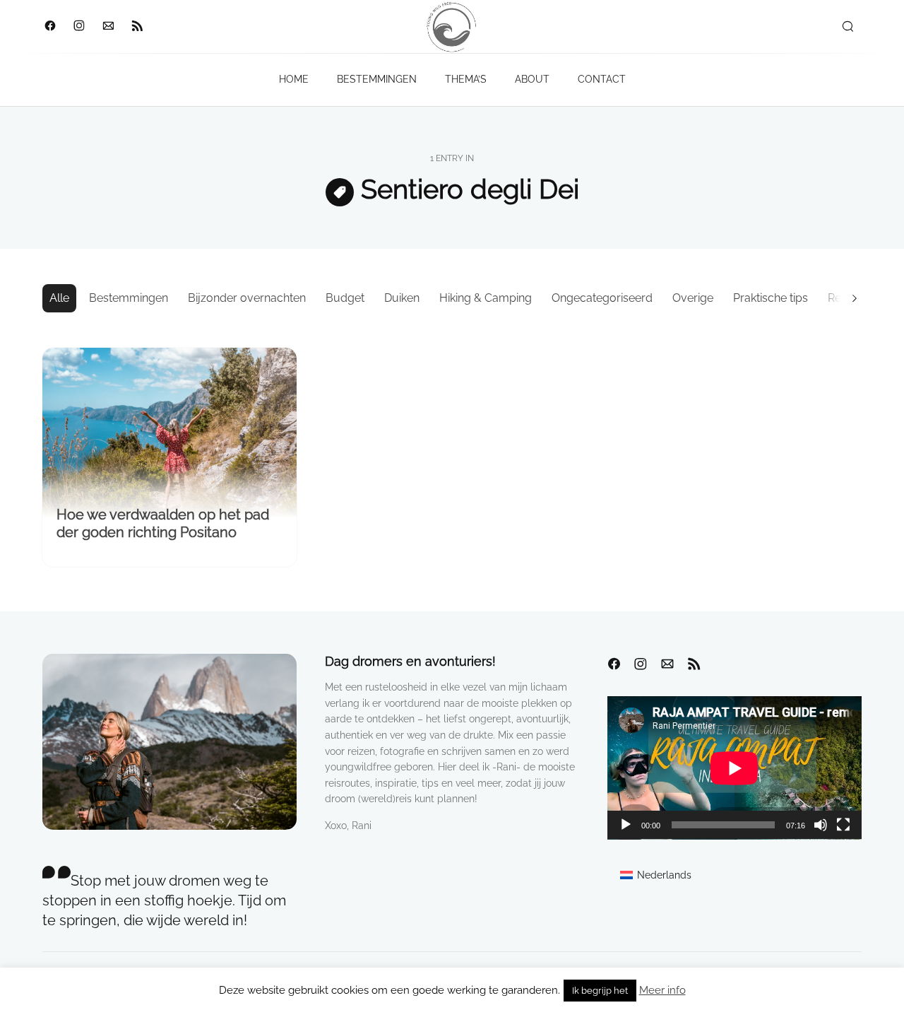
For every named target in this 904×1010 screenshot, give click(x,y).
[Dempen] (821, 825)
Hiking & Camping (485, 298)
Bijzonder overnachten (247, 298)
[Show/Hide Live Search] (847, 27)
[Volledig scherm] (843, 825)
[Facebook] (49, 27)
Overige (692, 298)
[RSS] (136, 27)
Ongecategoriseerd (602, 298)
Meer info (662, 990)
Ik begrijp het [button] (600, 990)
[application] (734, 768)
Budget (345, 298)
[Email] (107, 27)
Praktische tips (770, 298)
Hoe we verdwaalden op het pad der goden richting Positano (162, 523)
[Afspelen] (626, 825)
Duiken (402, 298)
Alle (59, 298)
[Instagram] (78, 27)
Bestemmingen (128, 298)
